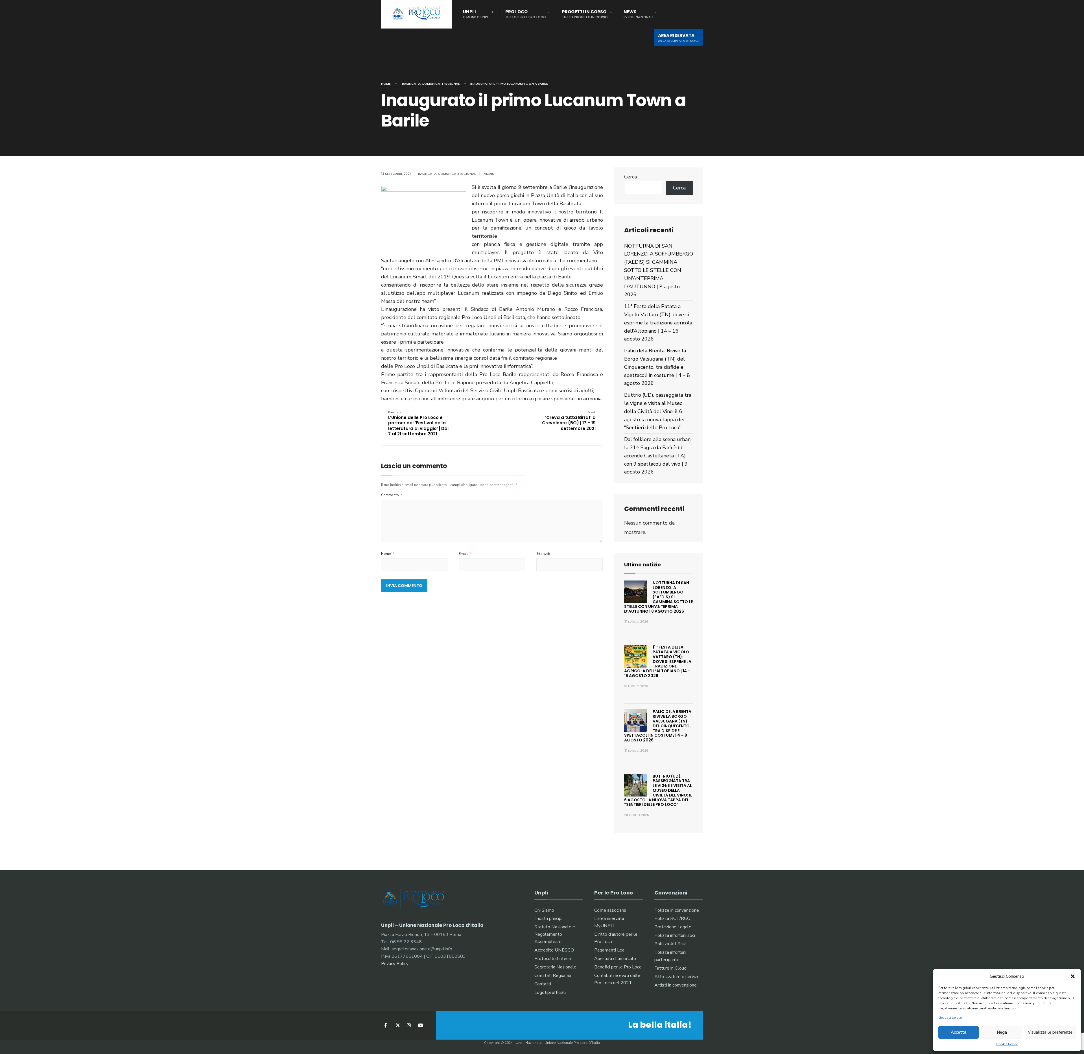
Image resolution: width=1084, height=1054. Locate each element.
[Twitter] (397, 1025)
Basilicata (411, 83)
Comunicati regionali (441, 83)
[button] (1073, 976)
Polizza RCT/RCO (672, 918)
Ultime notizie (642, 564)
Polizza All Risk (670, 944)
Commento (392, 495)
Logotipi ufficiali (550, 992)
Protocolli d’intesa (552, 958)
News (638, 14)
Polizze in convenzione (676, 910)
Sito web (543, 553)
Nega (1002, 1032)
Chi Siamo (544, 910)
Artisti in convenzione (675, 985)
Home (386, 83)
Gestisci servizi (950, 1017)
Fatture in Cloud (670, 968)
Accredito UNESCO (554, 950)
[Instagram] (409, 1025)
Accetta (958, 1032)
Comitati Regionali (552, 975)
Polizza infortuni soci (674, 935)
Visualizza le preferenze (1050, 1032)
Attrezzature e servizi (676, 977)
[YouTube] (420, 1025)
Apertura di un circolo (615, 958)
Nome (387, 553)
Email (465, 553)
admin (489, 173)
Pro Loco (525, 14)
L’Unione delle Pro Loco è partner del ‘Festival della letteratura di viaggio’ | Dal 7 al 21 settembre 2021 (418, 423)
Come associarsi (610, 910)
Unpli (476, 14)
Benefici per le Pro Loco (618, 967)
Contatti (542, 984)
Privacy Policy (394, 964)
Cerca (630, 176)
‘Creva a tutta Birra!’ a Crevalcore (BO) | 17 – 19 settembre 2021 (569, 420)
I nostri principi (548, 918)
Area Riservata (678, 37)
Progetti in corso (585, 14)
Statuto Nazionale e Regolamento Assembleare (554, 934)
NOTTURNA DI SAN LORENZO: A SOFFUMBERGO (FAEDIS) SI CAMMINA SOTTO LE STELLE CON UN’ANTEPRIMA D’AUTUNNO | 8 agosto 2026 (658, 270)
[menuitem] (481, 13)
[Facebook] (386, 1025)
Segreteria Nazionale (555, 967)
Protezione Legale (672, 927)
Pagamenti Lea (609, 950)
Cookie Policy (1007, 1044)
